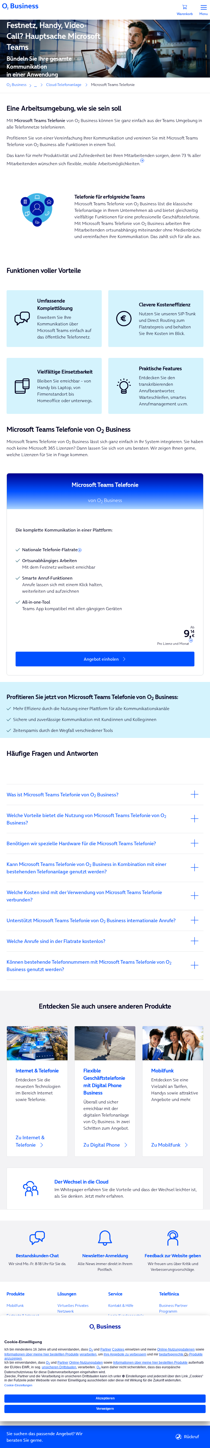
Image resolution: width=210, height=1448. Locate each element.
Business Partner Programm (173, 1308)
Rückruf (191, 1437)
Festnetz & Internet (23, 1315)
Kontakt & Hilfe (120, 1305)
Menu (203, 13)
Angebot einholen (102, 659)
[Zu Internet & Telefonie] (37, 1091)
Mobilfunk (15, 1305)
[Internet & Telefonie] (37, 1067)
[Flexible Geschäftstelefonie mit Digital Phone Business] (105, 1078)
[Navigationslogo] (20, 6)
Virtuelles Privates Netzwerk (73, 1308)
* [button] (142, 161)
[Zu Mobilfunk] (172, 1091)
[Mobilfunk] (172, 1067)
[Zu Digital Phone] (105, 1148)
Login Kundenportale (126, 1315)
